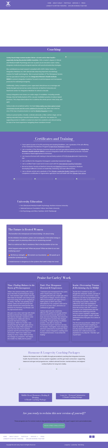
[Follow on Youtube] (90, 437)
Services (75, 3)
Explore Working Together (77, 6)
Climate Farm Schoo (79, 173)
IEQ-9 (69, 161)
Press (83, 3)
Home (49, 3)
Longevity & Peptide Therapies (56, 6)
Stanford (59, 166)
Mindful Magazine (41, 111)
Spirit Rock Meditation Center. (60, 146)
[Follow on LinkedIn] (93, 437)
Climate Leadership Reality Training (63, 171)
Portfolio (67, 3)
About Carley (57, 3)
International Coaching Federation (70, 164)
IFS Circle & (69, 156)
